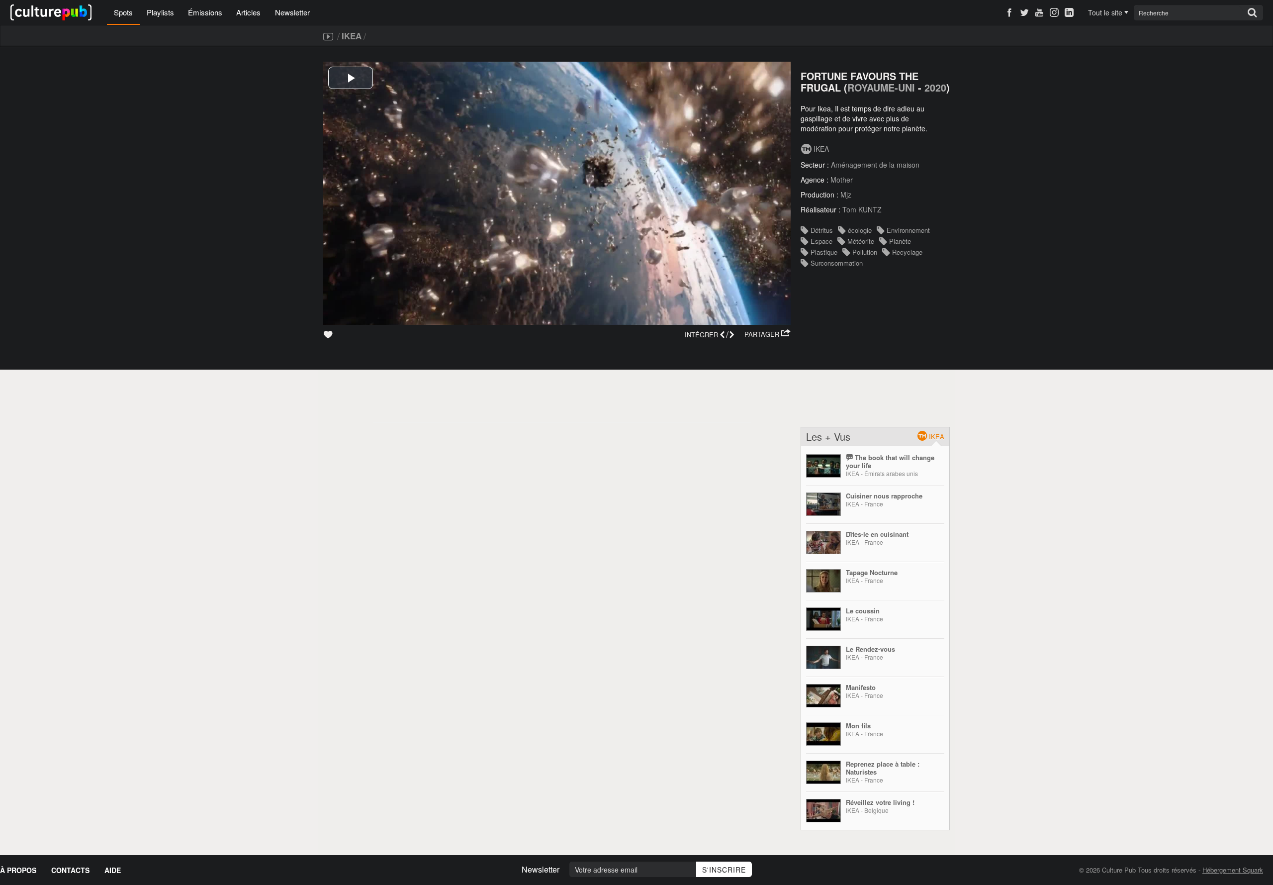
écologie (860, 230)
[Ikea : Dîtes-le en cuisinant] (823, 542)
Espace (821, 241)
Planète (900, 241)
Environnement (908, 230)
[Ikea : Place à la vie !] (823, 695)
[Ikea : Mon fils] (823, 734)
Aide (112, 870)
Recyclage (907, 252)
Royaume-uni (881, 88)
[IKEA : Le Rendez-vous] (823, 657)
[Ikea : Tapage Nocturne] (823, 580)
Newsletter (292, 12)
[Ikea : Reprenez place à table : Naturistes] (823, 772)
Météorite (860, 241)
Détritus (822, 230)
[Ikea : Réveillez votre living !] (823, 810)
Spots (123, 12)
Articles (248, 12)
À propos (18, 870)
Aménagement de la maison (875, 165)
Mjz (845, 194)
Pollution (864, 252)
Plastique (824, 252)
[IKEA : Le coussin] (823, 619)
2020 (935, 88)
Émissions (205, 12)
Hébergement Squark (1232, 870)
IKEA (352, 36)
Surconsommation (837, 263)
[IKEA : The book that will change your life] (823, 466)
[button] (767, 334)
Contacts (70, 870)
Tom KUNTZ (862, 209)
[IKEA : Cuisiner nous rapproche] (823, 504)
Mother (841, 180)
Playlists (160, 12)
